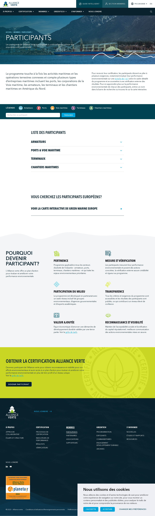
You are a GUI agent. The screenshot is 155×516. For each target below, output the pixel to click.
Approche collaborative (12, 433)
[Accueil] (11, 4)
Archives (100, 449)
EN (151, 4)
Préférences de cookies (76, 509)
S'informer (76, 11)
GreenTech (59, 11)
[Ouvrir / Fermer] (121, 142)
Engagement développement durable (107, 444)
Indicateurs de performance (42, 439)
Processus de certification (42, 433)
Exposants (101, 435)
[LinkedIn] (7, 466)
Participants (71, 432)
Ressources (132, 439)
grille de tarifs (71, 332)
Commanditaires (104, 439)
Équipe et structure (15, 438)
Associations (72, 439)
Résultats (40, 444)
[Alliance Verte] (12, 412)
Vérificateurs (42, 448)
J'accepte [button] (91, 509)
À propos (7, 11)
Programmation (104, 432)
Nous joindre (12, 462)
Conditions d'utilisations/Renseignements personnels (45, 509)
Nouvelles (131, 432)
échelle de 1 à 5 (121, 78)
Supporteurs (72, 443)
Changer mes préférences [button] (132, 509)
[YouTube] (11, 466)
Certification (25, 11)
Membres (43, 11)
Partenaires (71, 435)
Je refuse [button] (107, 509)
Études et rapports (135, 435)
